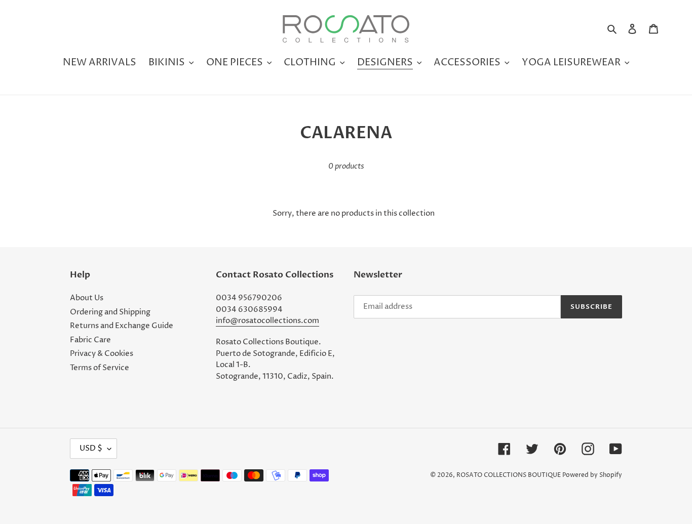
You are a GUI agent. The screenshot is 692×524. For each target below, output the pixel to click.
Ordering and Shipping (110, 312)
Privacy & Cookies (101, 353)
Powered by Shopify (592, 475)
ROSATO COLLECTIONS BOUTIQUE (508, 475)
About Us (86, 298)
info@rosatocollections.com (267, 320)
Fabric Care (90, 340)
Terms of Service (99, 367)
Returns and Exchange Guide (121, 325)
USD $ (91, 448)
